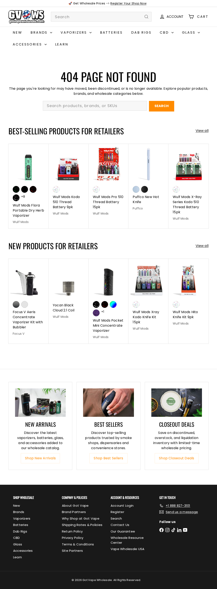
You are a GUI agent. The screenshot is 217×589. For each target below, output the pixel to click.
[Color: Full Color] (113, 304)
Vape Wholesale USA (127, 549)
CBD (165, 32)
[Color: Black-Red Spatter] (33, 189)
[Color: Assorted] (56, 189)
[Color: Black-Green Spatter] (16, 189)
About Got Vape (75, 505)
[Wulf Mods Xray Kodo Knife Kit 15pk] (148, 297)
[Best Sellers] (108, 402)
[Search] (146, 17)
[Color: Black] (24, 189)
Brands (40, 32)
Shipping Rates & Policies (82, 525)
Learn (61, 44)
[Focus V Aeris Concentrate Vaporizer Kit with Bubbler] (28, 299)
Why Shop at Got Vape (80, 518)
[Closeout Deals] (176, 402)
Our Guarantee (123, 531)
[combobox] (101, 17)
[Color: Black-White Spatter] (16, 197)
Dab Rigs (141, 32)
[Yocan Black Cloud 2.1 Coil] (69, 291)
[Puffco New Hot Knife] (148, 179)
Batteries (111, 32)
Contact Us (120, 525)
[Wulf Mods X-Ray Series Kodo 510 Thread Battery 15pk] (188, 184)
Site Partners (72, 550)
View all (202, 130)
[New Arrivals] (40, 402)
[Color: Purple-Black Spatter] (96, 313)
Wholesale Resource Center (127, 540)
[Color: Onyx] (144, 189)
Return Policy (72, 531)
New (17, 32)
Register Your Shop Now (128, 3)
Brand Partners (74, 512)
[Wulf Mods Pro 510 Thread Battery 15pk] (109, 182)
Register (117, 512)
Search (161, 105)
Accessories (28, 44)
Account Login (122, 505)
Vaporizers (74, 32)
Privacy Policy (72, 537)
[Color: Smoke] (16, 304)
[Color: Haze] (136, 189)
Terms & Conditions (78, 544)
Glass (189, 32)
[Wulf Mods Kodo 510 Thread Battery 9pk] (69, 182)
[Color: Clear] (24, 304)
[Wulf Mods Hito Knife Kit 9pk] (188, 294)
